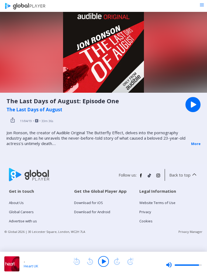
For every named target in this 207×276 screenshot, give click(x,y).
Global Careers (21, 211)
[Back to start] (76, 261)
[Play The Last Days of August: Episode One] (193, 104)
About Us (16, 202)
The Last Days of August (34, 110)
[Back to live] (130, 261)
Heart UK (31, 266)
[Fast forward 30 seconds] (117, 261)
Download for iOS (88, 202)
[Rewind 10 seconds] (90, 261)
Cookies (146, 221)
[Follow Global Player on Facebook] (141, 177)
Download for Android (92, 211)
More (196, 143)
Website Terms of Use (157, 202)
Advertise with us (23, 221)
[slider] (184, 265)
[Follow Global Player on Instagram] (158, 177)
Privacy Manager (190, 231)
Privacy (145, 211)
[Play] (103, 261)
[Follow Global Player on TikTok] (149, 177)
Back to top (180, 175)
